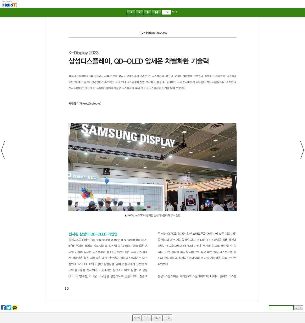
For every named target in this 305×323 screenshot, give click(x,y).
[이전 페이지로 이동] (140, 12)
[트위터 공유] (8, 307)
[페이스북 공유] (3, 307)
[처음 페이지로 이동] (130, 12)
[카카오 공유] (14, 307)
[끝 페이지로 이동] (156, 12)
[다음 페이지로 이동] (148, 12)
